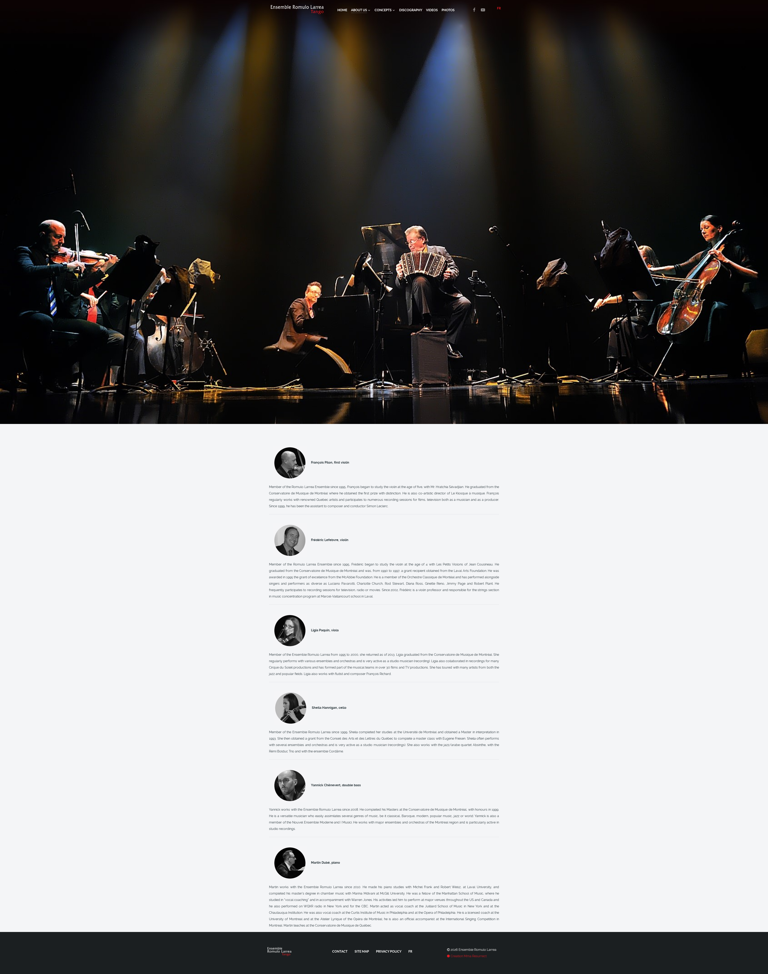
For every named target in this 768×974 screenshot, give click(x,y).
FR (499, 8)
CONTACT (340, 951)
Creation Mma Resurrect (468, 956)
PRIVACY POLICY (388, 951)
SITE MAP (362, 951)
